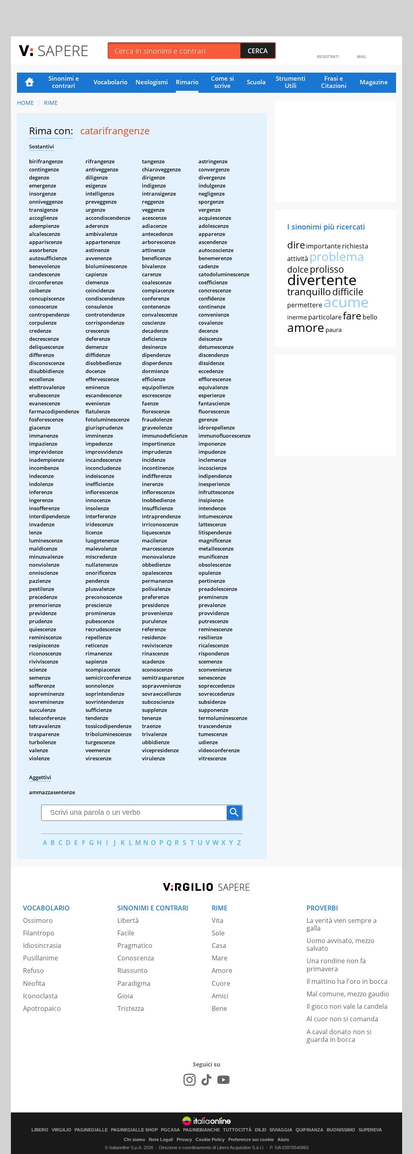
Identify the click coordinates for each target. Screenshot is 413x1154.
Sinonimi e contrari (63, 82)
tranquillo (309, 291)
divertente (322, 280)
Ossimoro (38, 920)
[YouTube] (223, 1079)
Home (29, 83)
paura (333, 330)
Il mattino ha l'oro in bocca (347, 981)
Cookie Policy (210, 1139)
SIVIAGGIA (280, 1130)
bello (370, 317)
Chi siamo (134, 1139)
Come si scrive (222, 82)
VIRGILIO (61, 1130)
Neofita (34, 983)
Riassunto (132, 970)
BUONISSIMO (341, 1130)
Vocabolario (110, 82)
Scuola (256, 82)
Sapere (63, 50)
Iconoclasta (40, 995)
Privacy (184, 1139)
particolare (325, 317)
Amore (222, 970)
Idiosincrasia (42, 945)
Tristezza (130, 1008)
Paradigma (133, 983)
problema (336, 256)
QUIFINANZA (309, 1130)
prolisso (327, 269)
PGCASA (170, 1130)
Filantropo (38, 933)
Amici (220, 995)
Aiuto (283, 1139)
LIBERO (39, 1130)
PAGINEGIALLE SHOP (134, 1130)
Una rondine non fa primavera (336, 964)
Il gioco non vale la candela (347, 1006)
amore (305, 327)
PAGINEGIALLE (91, 1130)
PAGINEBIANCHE (201, 1130)
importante (323, 246)
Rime (51, 102)
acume (346, 302)
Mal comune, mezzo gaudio (348, 993)
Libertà (128, 920)
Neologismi (152, 82)
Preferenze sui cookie (251, 1139)
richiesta (355, 246)
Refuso (33, 970)
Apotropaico (42, 1008)
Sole (218, 933)
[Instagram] (189, 1079)
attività (297, 258)
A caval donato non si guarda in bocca (339, 1035)
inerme (297, 317)
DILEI (260, 1130)
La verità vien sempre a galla (342, 924)
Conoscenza (135, 958)
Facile (125, 933)
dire (296, 244)
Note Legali (161, 1139)
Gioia (125, 995)
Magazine (374, 82)
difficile (347, 291)
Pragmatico (134, 945)
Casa (219, 945)
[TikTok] (206, 1079)
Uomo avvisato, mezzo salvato (341, 944)
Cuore (221, 983)
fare (352, 315)
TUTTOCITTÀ (237, 1130)
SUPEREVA (370, 1130)
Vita (217, 920)
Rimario (187, 82)
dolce (298, 269)
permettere (304, 304)
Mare (219, 958)
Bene (219, 1008)
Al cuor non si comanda (342, 1018)
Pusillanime (40, 958)
